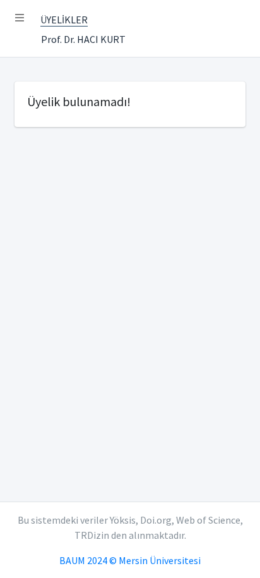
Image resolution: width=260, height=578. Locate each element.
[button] (19, 17)
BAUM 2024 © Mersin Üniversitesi (130, 560)
